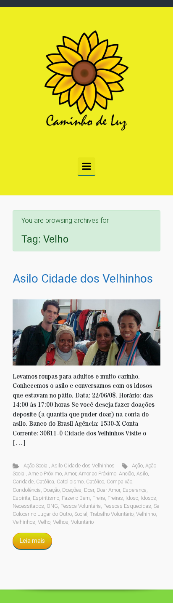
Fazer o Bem (76, 498)
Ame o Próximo (45, 473)
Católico (95, 481)
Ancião (126, 473)
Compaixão (119, 481)
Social (80, 514)
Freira (98, 498)
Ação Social (36, 465)
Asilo (142, 473)
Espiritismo (46, 498)
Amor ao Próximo (97, 473)
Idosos (148, 498)
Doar (89, 490)
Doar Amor (108, 490)
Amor (70, 473)
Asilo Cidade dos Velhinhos (83, 278)
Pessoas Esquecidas (127, 506)
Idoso (132, 498)
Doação (51, 490)
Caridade (23, 481)
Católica (45, 481)
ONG (52, 506)
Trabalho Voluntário (112, 514)
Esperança (135, 490)
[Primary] (86, 166)
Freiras (115, 498)
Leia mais (32, 540)
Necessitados (28, 506)
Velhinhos (24, 522)
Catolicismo (70, 481)
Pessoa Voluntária (80, 506)
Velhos (60, 522)
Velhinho (146, 514)
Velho (44, 522)
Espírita (21, 498)
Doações (71, 490)
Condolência (27, 490)
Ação (137, 465)
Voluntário (82, 522)
